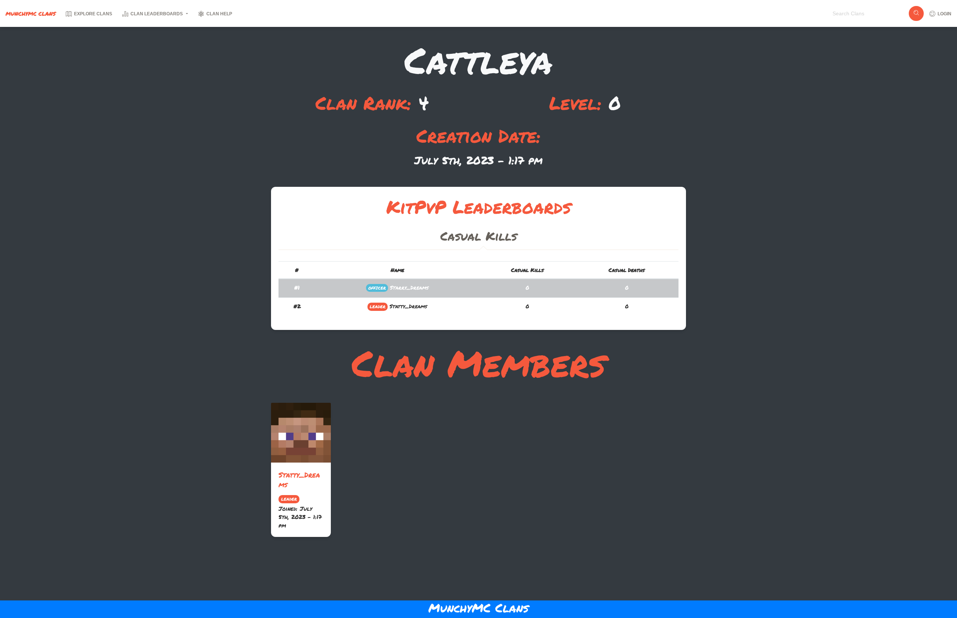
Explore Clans (92, 13)
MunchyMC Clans (31, 13)
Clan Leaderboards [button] (156, 13)
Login (943, 13)
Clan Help (218, 13)
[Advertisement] (478, 570)
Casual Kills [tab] (478, 235)
